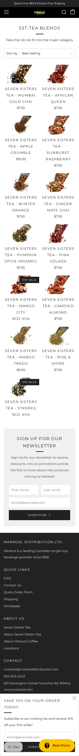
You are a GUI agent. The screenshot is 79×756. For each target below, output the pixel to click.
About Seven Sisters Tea (22, 634)
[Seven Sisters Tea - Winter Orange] (21, 182)
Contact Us (12, 585)
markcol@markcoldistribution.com (31, 669)
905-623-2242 (14, 676)
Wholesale (12, 606)
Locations (11, 648)
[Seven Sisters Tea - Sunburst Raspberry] (58, 125)
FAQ (7, 578)
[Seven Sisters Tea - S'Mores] (21, 387)
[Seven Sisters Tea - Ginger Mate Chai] (58, 182)
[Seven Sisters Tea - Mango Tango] (21, 336)
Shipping (11, 599)
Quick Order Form (18, 592)
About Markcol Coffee (21, 641)
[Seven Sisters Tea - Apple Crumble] (21, 125)
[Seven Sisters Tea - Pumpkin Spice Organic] (21, 233)
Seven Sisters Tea (17, 627)
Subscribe (37, 515)
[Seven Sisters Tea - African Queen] (58, 74)
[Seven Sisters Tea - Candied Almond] (58, 284)
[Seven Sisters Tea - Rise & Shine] (58, 336)
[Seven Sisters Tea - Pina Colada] (58, 233)
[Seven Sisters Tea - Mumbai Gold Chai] (21, 74)
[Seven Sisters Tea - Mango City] (21, 284)
